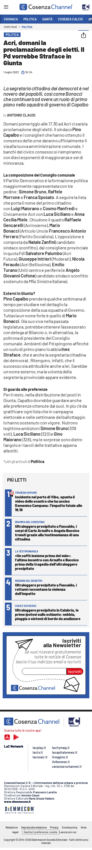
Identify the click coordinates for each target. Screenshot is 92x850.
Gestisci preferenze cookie (40, 832)
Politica (27, 26)
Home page (10, 26)
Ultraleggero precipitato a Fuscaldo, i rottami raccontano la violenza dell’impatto (46, 589)
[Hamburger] (5, 7)
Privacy (54, 827)
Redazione (12, 827)
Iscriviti (75, 671)
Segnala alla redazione (34, 827)
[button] (83, 35)
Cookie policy (69, 827)
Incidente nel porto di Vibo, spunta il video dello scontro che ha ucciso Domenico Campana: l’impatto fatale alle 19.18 (48, 503)
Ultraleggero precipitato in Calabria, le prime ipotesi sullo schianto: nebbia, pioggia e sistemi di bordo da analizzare (47, 614)
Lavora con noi (67, 832)
